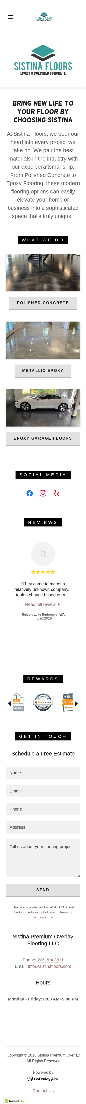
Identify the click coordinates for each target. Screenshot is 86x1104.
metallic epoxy (43, 371)
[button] (10, 17)
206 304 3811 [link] (51, 960)
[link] (44, 17)
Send (42, 890)
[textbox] (43, 773)
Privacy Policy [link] (41, 912)
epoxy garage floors (43, 438)
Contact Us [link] (43, 1090)
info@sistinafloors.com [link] (49, 966)
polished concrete (43, 303)
